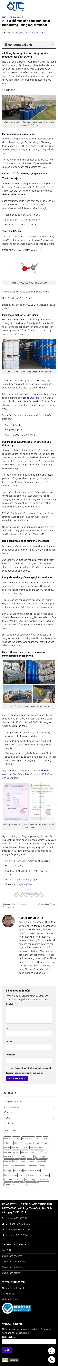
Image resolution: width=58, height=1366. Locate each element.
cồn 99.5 (15, 1147)
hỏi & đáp (8, 1112)
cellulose (8, 1143)
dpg (35, 1157)
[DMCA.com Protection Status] (10, 1360)
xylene (15, 1184)
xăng (22, 1184)
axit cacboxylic (28, 1138)
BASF (39, 1138)
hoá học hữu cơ (11, 1107)
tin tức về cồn (43, 1180)
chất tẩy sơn (29, 1143)
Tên (8, 1028)
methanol (29, 1175)
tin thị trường (30, 1180)
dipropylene (20, 1157)
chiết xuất (18, 1143)
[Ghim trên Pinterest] (31, 894)
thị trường (19, 1180)
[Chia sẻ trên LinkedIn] (36, 894)
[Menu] (54, 6)
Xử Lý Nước (9, 1123)
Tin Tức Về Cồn (16, 17)
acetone (16, 1138)
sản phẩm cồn (30, 398)
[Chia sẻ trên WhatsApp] (16, 894)
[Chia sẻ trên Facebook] (21, 894)
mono (46, 1175)
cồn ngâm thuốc (36, 1147)
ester (23, 1161)
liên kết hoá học (10, 1175)
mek (21, 1175)
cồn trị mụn (8, 1157)
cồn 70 (39, 1143)
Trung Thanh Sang (36, 33)
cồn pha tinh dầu (27, 1152)
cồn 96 (7, 1147)
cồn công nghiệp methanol (15, 138)
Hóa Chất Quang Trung (13, 319)
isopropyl (8, 1170)
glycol (6, 1166)
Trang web (10, 1055)
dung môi (43, 1157)
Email (9, 1041)
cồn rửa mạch (42, 1152)
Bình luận (10, 1004)
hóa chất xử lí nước (36, 1166)
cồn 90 (47, 1143)
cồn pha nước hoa (11, 1152)
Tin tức (5, 17)
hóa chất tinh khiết (19, 1166)
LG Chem (18, 1170)
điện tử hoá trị (32, 1184)
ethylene (31, 1161)
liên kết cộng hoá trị (32, 1170)
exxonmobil (41, 1161)
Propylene (8, 1180)
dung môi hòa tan (11, 1161)
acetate (7, 1138)
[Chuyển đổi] (53, 1107)
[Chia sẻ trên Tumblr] (41, 894)
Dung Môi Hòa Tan (13, 1101)
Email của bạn (8, 1337)
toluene (7, 1184)
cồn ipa (25, 1147)
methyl (38, 1175)
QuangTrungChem (23, 884)
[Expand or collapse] (52, 44)
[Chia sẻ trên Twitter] (26, 894)
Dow (30, 1157)
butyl (45, 1138)
